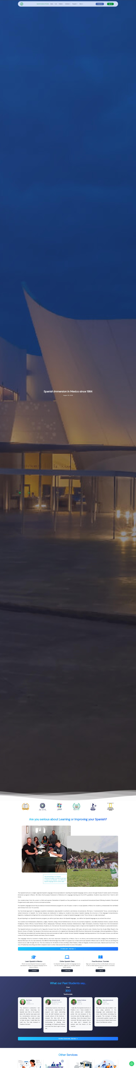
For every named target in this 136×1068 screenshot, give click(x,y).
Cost (56, 4)
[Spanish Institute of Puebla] (27, 4)
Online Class (67, 970)
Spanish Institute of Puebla (43, 4)
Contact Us (99, 4)
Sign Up (110, 4)
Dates (51, 4)
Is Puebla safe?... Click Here (67, 949)
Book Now (34, 970)
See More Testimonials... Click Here (67, 1038)
